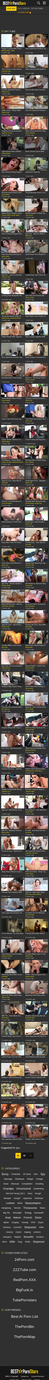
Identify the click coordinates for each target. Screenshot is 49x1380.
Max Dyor (5, 647)
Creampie (15, 1174)
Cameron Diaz (6, 71)
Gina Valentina (30, 606)
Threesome (30, 1207)
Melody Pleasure (30, 750)
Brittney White (6, 50)
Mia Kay (11, 606)
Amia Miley (28, 627)
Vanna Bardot (6, 400)
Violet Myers (38, 771)
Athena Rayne (29, 976)
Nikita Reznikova (18, 462)
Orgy (20, 1242)
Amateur (40, 1237)
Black (19, 1203)
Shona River (29, 688)
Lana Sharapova (7, 503)
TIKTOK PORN (37, 9)
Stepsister (30, 1227)
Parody (25, 1222)
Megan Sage (6, 997)
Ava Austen (28, 585)
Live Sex (11, 9)
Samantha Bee (30, 1018)
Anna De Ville (29, 565)
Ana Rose (28, 832)
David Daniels (29, 668)
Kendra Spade (6, 585)
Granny (9, 1232)
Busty (5, 1174)
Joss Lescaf (29, 215)
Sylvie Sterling (36, 894)
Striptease (19, 1179)
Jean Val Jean (29, 915)
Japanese (27, 1198)
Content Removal (37, 1376)
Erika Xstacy (5, 256)
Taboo (42, 1208)
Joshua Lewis (6, 277)
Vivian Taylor (29, 873)
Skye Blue (5, 483)
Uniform (37, 1232)
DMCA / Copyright (11, 1376)
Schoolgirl (17, 1213)
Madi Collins (5, 832)
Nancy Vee (5, 565)
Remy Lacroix (29, 297)
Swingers (7, 1237)
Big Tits (6, 1213)
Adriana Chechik (7, 956)
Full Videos (24, 9)
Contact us (25, 1376)
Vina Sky (28, 544)
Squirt (40, 1222)
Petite (27, 1242)
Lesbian (10, 1203)
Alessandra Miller (15, 318)
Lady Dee (28, 853)
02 (24, 1155)
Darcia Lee (28, 400)
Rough (38, 1193)
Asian (5, 1184)
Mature (17, 1217)
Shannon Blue (29, 729)
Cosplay (15, 1222)
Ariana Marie (6, 194)
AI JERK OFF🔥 (24, 12)
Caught (17, 1198)
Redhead (39, 1198)
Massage (8, 1179)
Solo (36, 1174)
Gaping (27, 1232)
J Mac (13, 50)
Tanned (17, 1208)
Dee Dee (35, 853)
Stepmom (39, 1241)
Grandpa (8, 1188)
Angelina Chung (7, 133)
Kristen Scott (5, 627)
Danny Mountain (7, 462)
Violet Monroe (29, 771)
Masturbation (33, 1203)
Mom (4, 1242)
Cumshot (17, 1227)
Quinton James (30, 380)
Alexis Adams (6, 668)
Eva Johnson (6, 709)
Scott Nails (5, 606)
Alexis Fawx (29, 812)
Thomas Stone (6, 215)
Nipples (17, 1237)
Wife (12, 1241)
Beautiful (28, 1236)
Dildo (41, 1227)
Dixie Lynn (28, 421)
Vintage (39, 1179)
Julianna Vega (29, 791)
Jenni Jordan (29, 709)
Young (27, 1212)
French (28, 1217)
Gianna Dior (5, 92)
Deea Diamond (30, 133)
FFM (33, 1222)
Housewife (39, 1213)
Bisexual (15, 1184)
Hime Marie (5, 1018)
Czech (18, 1232)
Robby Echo (5, 318)
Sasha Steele (6, 441)
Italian (6, 1222)
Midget (30, 1179)
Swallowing (39, 1188)
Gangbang (6, 1208)
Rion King (28, 894)
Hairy (29, 1193)
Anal (7, 1217)
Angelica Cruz (6, 791)
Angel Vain (38, 503)
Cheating (39, 1184)
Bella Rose (28, 236)
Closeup (7, 1227)
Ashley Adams (6, 153)
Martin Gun (28, 483)
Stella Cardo (5, 112)
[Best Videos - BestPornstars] (14, 3)
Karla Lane (28, 524)
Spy (42, 1174)
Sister (38, 1217)
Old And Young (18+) (15, 1193)
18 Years (27, 1174)
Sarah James (15, 215)
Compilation (27, 1184)
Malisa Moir (29, 647)
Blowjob (7, 1198)
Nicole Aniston (29, 503)
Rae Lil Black (29, 462)
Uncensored (23, 1188)
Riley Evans (29, 956)
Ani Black (5, 976)
